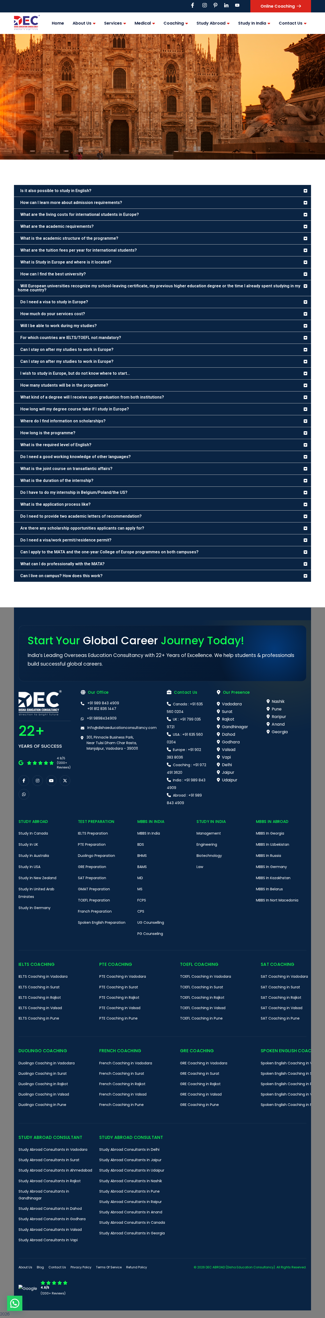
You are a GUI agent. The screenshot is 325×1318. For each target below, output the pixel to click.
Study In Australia (34, 855)
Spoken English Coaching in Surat (290, 1073)
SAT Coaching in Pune (280, 1018)
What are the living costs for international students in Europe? (79, 214)
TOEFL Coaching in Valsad (202, 1007)
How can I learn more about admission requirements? (71, 202)
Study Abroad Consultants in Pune (129, 1191)
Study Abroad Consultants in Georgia (132, 1233)
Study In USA (29, 866)
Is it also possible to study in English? (55, 190)
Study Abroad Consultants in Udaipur (131, 1170)
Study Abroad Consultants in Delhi (129, 1149)
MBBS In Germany (271, 866)
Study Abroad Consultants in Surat (49, 1159)
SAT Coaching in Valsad (281, 1007)
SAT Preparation (92, 877)
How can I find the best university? (53, 274)
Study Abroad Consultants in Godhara (52, 1218)
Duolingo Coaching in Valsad (44, 1094)
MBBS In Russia (268, 855)
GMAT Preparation (94, 889)
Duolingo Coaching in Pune (42, 1104)
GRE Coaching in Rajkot (200, 1083)
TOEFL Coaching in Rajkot (202, 997)
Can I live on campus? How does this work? (61, 575)
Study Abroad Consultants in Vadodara (53, 1149)
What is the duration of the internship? (56, 480)
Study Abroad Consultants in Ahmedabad (55, 1170)
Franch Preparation (95, 911)
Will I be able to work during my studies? (58, 325)
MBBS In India (148, 833)
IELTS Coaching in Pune (39, 1018)
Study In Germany (35, 907)
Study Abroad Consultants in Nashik (130, 1180)
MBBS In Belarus (269, 889)
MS (139, 889)
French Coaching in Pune (121, 1104)
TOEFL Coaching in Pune (201, 1018)
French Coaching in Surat (121, 1073)
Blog (40, 1267)
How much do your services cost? (52, 313)
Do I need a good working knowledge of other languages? (75, 456)
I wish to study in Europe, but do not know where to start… (75, 373)
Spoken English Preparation (101, 922)
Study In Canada (33, 833)
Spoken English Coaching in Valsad (291, 1094)
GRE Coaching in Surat (199, 1073)
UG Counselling (150, 922)
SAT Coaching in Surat (280, 987)
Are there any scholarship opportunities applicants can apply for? (82, 528)
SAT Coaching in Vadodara (284, 976)
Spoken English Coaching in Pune (290, 1104)
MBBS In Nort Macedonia (277, 900)
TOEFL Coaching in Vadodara (205, 976)
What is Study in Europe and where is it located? (65, 262)
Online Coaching (278, 6)
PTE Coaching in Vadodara (122, 976)
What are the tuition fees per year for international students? (78, 250)
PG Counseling (150, 933)
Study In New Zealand (37, 877)
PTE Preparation (92, 844)
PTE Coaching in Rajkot (119, 997)
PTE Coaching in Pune (118, 1018)
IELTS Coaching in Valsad (40, 1007)
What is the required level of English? (55, 444)
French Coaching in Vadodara (125, 1063)
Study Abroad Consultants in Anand (130, 1212)
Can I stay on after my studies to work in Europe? (66, 349)
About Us (25, 1267)
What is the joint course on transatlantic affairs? (66, 468)
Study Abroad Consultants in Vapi (48, 1239)
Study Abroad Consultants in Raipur (130, 1201)
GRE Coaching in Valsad (201, 1094)
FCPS (141, 900)
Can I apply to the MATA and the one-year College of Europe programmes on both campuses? (109, 552)
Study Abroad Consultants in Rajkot (50, 1180)
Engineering (207, 844)
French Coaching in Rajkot (122, 1083)
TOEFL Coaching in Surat (201, 987)
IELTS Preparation (93, 833)
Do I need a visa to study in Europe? (54, 301)
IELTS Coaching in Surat (39, 987)
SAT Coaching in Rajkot (281, 997)
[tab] (162, 191)
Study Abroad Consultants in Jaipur (130, 1159)
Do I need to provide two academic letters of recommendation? (81, 516)
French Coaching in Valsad (123, 1094)
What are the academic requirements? (57, 226)
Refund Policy (136, 1267)
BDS (140, 844)
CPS (140, 911)
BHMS (142, 855)
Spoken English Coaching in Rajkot (291, 1083)
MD (140, 877)
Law (200, 866)
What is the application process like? (55, 504)
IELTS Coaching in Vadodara (43, 976)
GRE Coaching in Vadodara (203, 1063)
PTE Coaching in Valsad (119, 1007)
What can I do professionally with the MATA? (62, 563)
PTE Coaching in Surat (118, 987)
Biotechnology (209, 855)
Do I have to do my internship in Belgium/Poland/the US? (73, 492)
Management (209, 833)
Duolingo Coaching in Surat (43, 1073)
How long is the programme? (47, 432)
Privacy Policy (81, 1267)
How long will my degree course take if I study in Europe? (74, 409)
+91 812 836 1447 (101, 708)
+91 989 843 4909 (103, 703)
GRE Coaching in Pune (199, 1104)
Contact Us (57, 1267)
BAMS (142, 866)
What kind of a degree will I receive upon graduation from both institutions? (92, 397)
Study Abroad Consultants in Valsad (50, 1229)
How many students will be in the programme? (64, 385)
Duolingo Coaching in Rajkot (43, 1083)
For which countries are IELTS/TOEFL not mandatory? (70, 337)
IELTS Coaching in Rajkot (40, 997)
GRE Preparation (92, 866)
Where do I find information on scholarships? (63, 421)
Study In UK (28, 844)
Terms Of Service (109, 1267)
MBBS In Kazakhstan (273, 877)
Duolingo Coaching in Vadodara (47, 1063)
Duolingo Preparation (96, 855)
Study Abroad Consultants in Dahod (50, 1208)
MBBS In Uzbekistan (272, 844)
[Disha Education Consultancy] (27, 23)
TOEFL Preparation (94, 900)
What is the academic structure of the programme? (69, 238)
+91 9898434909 (102, 718)
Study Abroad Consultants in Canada (132, 1222)
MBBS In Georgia (270, 833)
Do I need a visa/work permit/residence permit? (65, 540)
